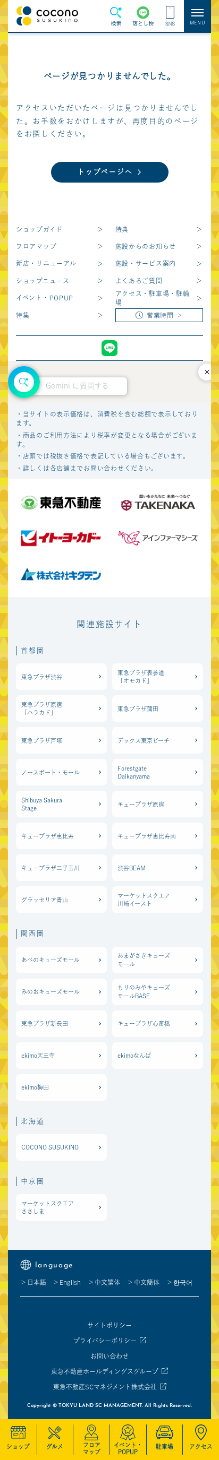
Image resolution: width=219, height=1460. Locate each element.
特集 (22, 315)
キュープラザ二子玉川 (50, 868)
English (70, 1282)
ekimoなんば (134, 1055)
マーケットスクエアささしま (47, 1207)
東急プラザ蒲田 (137, 709)
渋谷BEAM (131, 868)
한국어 (182, 1282)
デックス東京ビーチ (143, 741)
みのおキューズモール (50, 992)
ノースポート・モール (50, 772)
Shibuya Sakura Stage (41, 804)
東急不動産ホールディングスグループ (104, 1371)
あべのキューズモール (50, 960)
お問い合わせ (109, 1356)
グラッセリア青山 (44, 900)
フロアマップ (36, 246)
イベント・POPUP (44, 298)
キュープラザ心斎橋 (143, 1023)
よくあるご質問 (139, 281)
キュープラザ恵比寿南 (146, 836)
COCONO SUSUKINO (50, 1147)
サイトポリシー (109, 1325)
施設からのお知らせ (145, 246)
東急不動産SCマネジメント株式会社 (105, 1387)
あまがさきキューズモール (143, 959)
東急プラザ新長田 (44, 1023)
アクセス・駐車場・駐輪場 (152, 298)
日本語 (36, 1282)
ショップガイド (39, 229)
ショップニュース (43, 281)
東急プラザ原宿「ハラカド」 (41, 708)
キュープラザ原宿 (140, 804)
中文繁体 (107, 1282)
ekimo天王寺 (38, 1055)
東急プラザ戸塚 (41, 741)
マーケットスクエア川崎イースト (143, 899)
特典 (122, 229)
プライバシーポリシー (105, 1340)
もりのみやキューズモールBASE (143, 991)
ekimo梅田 (35, 1087)
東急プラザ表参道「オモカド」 (140, 677)
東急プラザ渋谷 (41, 677)
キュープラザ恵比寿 (47, 836)
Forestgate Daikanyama (133, 772)
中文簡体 (146, 1282)
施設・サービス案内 (145, 263)
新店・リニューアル (46, 263)
